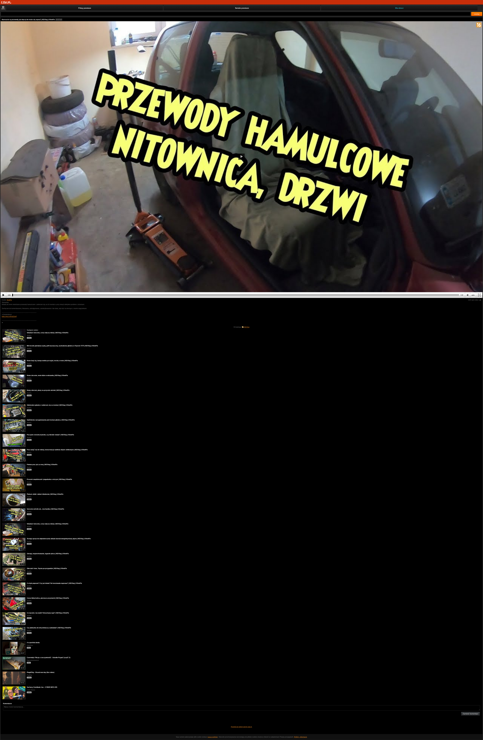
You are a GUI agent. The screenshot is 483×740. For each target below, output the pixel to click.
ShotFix (9, 300)
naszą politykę (212, 737)
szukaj (476, 14)
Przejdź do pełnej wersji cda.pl (241, 727)
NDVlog (246, 327)
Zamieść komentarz (470, 714)
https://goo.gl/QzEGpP (9, 316)
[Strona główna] (6, 2)
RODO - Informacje (300, 737)
